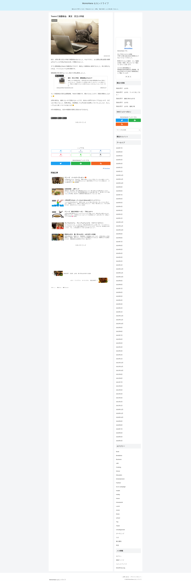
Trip (117, 522)
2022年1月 (119, 359)
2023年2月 (119, 308)
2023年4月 (119, 300)
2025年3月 (119, 210)
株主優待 (118, 541)
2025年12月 (119, 175)
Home (60, 118)
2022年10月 (119, 323)
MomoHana (128, 48)
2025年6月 (119, 199)
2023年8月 (119, 284)
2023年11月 (119, 273)
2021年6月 (119, 386)
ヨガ (117, 537)
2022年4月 (119, 347)
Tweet (118, 526)
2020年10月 (119, 417)
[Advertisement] (81, 134)
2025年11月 (119, 179)
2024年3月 (119, 257)
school (64, 118)
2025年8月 (119, 191)
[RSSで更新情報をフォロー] (101, 163)
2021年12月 (119, 362)
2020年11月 (119, 413)
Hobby (118, 494)
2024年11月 (119, 226)
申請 (117, 545)
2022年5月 (119, 343)
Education (54, 118)
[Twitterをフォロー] (60, 163)
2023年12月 (119, 269)
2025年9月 (119, 187)
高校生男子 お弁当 (122, 88)
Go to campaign (121, 487)
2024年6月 (119, 245)
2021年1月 (119, 405)
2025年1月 (119, 218)
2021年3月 (119, 398)
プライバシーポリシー (135, 576)
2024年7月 (119, 241)
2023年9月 (119, 280)
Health (118, 490)
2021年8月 (119, 378)
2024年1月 (119, 265)
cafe (117, 463)
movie (118, 510)
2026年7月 (119, 148)
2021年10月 (119, 370)
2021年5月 (119, 390)
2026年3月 (119, 163)
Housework (119, 502)
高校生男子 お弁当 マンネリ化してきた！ (128, 93)
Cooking (118, 467)
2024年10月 (119, 230)
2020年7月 (119, 429)
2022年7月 (119, 335)
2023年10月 (119, 277)
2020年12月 (119, 409)
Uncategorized (120, 529)
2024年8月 (119, 238)
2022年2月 (119, 355)
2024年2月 (119, 261)
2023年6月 (119, 292)
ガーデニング (120, 533)
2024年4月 (119, 253)
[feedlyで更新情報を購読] (80, 163)
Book (117, 451)
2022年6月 (119, 339)
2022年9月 (119, 327)
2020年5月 (119, 437)
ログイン (118, 556)
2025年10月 (119, 183)
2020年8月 (119, 425)
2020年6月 (119, 433)
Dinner (118, 471)
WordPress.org (120, 568)
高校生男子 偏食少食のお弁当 (125, 98)
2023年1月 (119, 312)
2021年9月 (119, 374)
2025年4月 (119, 206)
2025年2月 (119, 214)
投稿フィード (120, 560)
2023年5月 (119, 296)
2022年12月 (119, 316)
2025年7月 (119, 195)
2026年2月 (119, 167)
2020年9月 (119, 421)
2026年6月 (119, 152)
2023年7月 (119, 288)
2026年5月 (119, 156)
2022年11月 (119, 319)
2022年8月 (119, 331)
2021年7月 (119, 382)
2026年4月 (119, 159)
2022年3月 (119, 351)
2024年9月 (119, 234)
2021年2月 (119, 401)
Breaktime (119, 455)
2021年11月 (119, 366)
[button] (139, 130)
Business (119, 459)
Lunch (118, 506)
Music (118, 514)
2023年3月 (119, 304)
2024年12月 (119, 222)
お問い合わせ (126, 576)
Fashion (118, 483)
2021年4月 (119, 394)
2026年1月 (119, 171)
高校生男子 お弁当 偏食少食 (125, 106)
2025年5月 (119, 202)
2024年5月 (119, 249)
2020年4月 (119, 440)
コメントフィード (121, 564)
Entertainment (120, 479)
